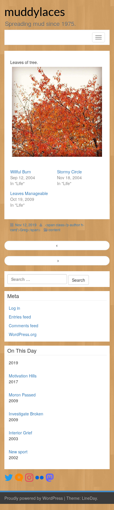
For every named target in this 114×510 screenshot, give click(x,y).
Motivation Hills (23, 376)
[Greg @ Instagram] (29, 477)
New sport (18, 452)
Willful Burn (20, 172)
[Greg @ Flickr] (39, 477)
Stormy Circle (69, 172)
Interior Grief (20, 433)
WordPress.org (23, 334)
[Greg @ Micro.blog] (19, 477)
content (54, 229)
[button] (57, 112)
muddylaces (34, 12)
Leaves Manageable (29, 193)
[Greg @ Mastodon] (50, 477)
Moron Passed (22, 395)
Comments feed (23, 325)
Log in (14, 308)
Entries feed (20, 317)
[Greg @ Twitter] (9, 477)
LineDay (89, 498)
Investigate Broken (26, 414)
